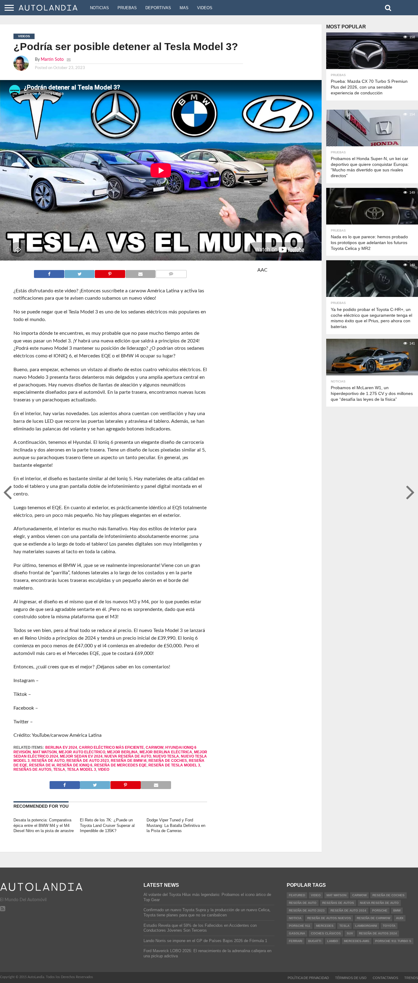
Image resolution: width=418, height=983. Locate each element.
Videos (204, 7)
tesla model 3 (81, 769)
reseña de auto (48, 760)
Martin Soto (52, 59)
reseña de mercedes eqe (120, 765)
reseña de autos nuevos (329, 918)
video (103, 769)
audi (399, 918)
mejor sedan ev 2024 (81, 756)
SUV (350, 933)
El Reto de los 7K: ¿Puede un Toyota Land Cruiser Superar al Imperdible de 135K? (107, 825)
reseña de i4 (42, 765)
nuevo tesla (166, 756)
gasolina (297, 933)
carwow (154, 747)
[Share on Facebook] (49, 272)
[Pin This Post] (110, 272)
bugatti (314, 941)
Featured (297, 895)
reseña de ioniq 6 (74, 765)
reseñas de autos (32, 769)
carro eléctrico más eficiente (111, 747)
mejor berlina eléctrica (166, 752)
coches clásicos (326, 933)
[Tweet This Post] (79, 272)
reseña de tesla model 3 (174, 765)
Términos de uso (351, 978)
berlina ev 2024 (61, 747)
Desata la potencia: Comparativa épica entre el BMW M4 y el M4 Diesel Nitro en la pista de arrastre (43, 825)
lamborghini (366, 925)
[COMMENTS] (170, 272)
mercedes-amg (356, 941)
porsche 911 (299, 925)
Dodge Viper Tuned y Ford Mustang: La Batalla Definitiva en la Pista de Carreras (176, 825)
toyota (389, 925)
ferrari (295, 941)
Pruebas (127, 7)
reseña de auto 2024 (348, 910)
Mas (184, 7)
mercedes (325, 925)
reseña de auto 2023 (87, 760)
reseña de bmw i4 (129, 760)
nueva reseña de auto (127, 756)
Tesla (59, 769)
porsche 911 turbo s (393, 941)
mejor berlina (122, 752)
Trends (411, 978)
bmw (397, 910)
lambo (332, 941)
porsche (379, 910)
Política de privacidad (308, 978)
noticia (295, 918)
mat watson (45, 752)
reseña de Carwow (373, 918)
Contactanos (385, 978)
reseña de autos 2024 (378, 933)
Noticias (99, 7)
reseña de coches (167, 760)
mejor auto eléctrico (82, 752)
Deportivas (158, 7)
